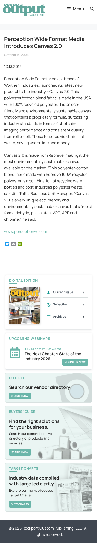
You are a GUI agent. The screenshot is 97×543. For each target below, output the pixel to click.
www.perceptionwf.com (25, 231)
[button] (92, 9)
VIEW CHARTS (20, 504)
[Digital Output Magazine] (24, 10)
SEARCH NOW (19, 396)
